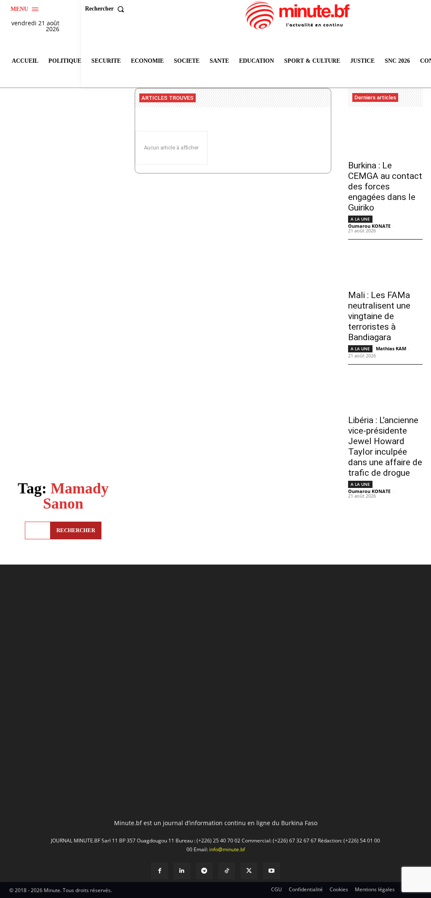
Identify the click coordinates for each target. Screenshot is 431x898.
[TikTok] (226, 871)
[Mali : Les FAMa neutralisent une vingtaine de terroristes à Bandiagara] (385, 266)
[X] (249, 871)
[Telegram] (204, 871)
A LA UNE (360, 219)
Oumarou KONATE (369, 226)
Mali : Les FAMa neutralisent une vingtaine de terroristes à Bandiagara (379, 316)
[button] (106, 9)
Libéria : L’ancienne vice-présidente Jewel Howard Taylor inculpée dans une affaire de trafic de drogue (385, 446)
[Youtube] (271, 871)
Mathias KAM (391, 348)
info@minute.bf (227, 849)
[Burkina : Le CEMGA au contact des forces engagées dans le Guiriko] (385, 136)
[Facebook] (159, 871)
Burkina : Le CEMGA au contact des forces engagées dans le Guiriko (385, 186)
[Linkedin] (182, 871)
